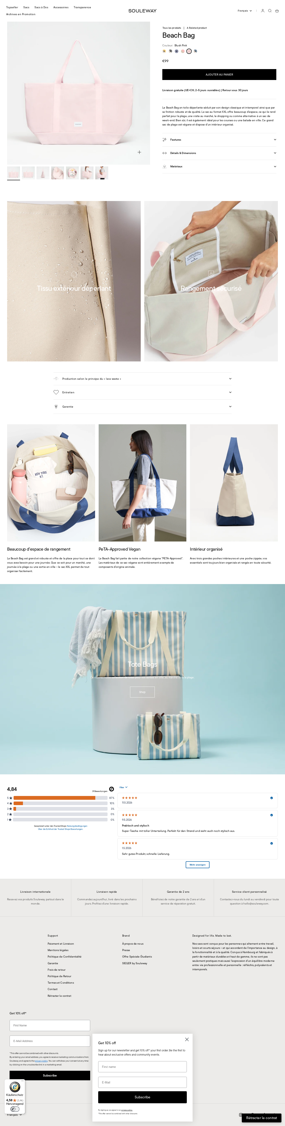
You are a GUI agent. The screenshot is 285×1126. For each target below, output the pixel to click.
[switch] (14, 1109)
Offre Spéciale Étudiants (137, 956)
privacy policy (41, 1060)
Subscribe (50, 1075)
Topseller (12, 7)
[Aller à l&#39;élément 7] (101, 172)
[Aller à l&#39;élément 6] (87, 172)
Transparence (82, 7)
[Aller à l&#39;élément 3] (43, 172)
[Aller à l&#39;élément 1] (13, 172)
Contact (52, 989)
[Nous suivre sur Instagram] (241, 1115)
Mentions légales (58, 950)
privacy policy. (126, 1110)
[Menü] (22, 1082)
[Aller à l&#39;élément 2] (28, 172)
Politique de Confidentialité (64, 956)
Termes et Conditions (61, 982)
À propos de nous (132, 944)
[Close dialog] (187, 1039)
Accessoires (60, 7)
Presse (126, 950)
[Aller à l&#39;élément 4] (57, 172)
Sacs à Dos (41, 7)
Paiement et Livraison (61, 944)
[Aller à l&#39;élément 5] (72, 172)
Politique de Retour (59, 976)
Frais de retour (56, 970)
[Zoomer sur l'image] (139, 152)
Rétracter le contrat (59, 996)
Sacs (26, 7)
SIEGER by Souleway (134, 963)
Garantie (53, 963)
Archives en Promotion (20, 14)
